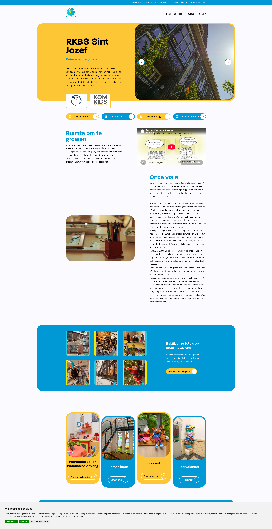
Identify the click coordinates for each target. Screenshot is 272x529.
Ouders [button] (191, 14)
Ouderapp (196, 2)
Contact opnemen (152, 476)
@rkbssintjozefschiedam (180, 361)
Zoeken (175, 2)
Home (168, 14)
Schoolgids (82, 116)
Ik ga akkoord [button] (12, 521)
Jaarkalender (187, 480)
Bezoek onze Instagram (179, 371)
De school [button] (178, 14)
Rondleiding (154, 116)
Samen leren (116, 480)
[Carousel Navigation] (184, 62)
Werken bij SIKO (189, 116)
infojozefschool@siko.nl (143, 2)
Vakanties (118, 116)
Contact (202, 14)
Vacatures (184, 2)
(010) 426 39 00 (162, 2)
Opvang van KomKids (80, 477)
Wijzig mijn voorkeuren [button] (39, 521)
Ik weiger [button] (23, 521)
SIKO (204, 2)
